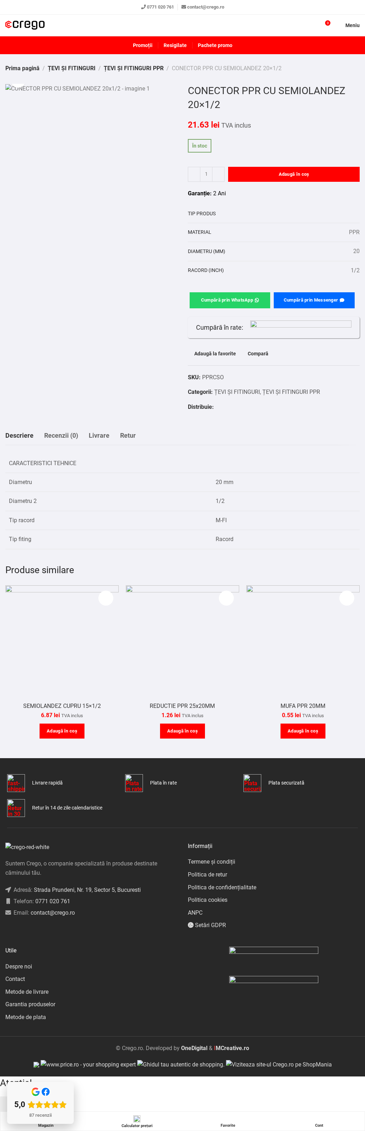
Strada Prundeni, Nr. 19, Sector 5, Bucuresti (87, 889)
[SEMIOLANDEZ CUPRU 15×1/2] (62, 642)
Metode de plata (25, 1017)
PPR (354, 232)
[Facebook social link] (217, 407)
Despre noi (18, 966)
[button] (62, 731)
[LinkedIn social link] (25, 931)
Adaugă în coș (294, 174)
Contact (15, 979)
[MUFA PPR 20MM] (303, 642)
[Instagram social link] (16, 931)
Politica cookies (207, 899)
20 (356, 251)
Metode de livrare (26, 991)
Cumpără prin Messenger (311, 300)
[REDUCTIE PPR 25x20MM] (182, 642)
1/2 (355, 270)
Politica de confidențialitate (222, 887)
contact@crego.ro (205, 7)
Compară (258, 353)
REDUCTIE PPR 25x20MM (182, 706)
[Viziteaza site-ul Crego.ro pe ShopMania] (279, 1064)
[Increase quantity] (218, 174)
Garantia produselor (30, 1004)
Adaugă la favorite (215, 353)
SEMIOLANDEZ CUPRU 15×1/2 (62, 706)
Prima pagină (22, 68)
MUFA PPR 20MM (303, 706)
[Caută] (311, 25)
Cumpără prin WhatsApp (227, 300)
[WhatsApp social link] (226, 407)
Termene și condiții (211, 861)
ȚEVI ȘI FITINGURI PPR (134, 68)
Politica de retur (207, 874)
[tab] (19, 435)
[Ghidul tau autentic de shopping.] (181, 1064)
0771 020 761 (160, 7)
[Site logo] (25, 25)
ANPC (195, 912)
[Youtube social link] (34, 931)
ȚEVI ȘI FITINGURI (72, 68)
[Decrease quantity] (194, 174)
